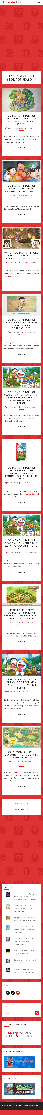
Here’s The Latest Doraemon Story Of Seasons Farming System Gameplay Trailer (21, 614)
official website (13, 772)
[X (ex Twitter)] (8, 993)
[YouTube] (18, 993)
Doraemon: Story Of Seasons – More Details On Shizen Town (21, 755)
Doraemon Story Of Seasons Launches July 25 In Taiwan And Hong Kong (21, 544)
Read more (21, 148)
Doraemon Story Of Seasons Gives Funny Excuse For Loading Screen (21, 119)
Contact (21, 1105)
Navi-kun (27, 622)
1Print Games (36, 1105)
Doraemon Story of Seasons (23, 139)
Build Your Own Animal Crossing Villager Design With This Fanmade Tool (25, 908)
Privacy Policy (12, 1105)
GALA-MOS (27, 195)
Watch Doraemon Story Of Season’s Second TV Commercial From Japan (21, 255)
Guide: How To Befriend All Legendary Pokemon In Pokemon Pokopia (23, 941)
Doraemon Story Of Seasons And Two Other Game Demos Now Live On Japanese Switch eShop (21, 397)
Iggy (22, 128)
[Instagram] (13, 993)
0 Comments (32, 128)
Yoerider (27, 332)
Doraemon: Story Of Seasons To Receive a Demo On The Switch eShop (21, 683)
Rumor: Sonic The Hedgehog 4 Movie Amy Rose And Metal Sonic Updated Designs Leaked (25, 896)
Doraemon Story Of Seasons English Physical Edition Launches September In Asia (21, 473)
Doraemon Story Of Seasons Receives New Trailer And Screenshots (21, 323)
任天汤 (27, 1105)
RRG (23, 692)
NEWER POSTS (21, 810)
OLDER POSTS (22, 803)
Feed (4, 1105)
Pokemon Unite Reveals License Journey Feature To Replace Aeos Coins (25, 930)
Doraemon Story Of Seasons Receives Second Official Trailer (21, 188)
